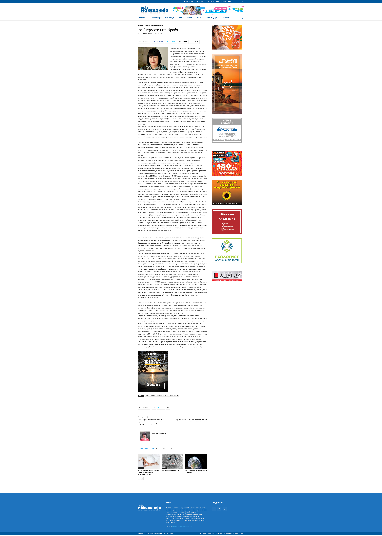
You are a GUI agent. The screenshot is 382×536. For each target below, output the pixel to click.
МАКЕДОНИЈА (156, 18)
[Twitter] (159, 408)
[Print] (168, 408)
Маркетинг (211, 533)
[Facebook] (236, 1)
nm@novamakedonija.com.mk (182, 527)
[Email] (163, 408)
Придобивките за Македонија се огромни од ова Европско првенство (191, 421)
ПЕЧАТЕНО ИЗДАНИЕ (214, 1)
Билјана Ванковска (146, 33)
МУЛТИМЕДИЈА (211, 18)
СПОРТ (198, 18)
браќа (147, 395)
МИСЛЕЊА (141, 25)
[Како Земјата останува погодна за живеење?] (196, 461)
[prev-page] (139, 478)
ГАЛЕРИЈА (142, 18)
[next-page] (142, 478)
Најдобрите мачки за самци (170, 470)
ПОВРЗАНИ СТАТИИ (146, 449)
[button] (241, 18)
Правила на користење (231, 533)
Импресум (203, 533)
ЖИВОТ (189, 18)
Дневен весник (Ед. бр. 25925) (159, 395)
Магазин (140, 468)
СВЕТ (180, 18)
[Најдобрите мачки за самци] (172, 461)
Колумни (147, 25)
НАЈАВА (229, 1)
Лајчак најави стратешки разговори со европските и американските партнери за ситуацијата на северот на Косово (152, 422)
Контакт (242, 533)
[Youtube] (242, 1)
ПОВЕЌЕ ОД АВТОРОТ (164, 449)
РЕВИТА (223, 1)
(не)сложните (174, 395)
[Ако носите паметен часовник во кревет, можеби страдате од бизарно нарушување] (149, 461)
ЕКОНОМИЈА (169, 18)
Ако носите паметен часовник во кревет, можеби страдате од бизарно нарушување (148, 472)
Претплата (219, 533)
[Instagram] (239, 1)
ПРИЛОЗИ (225, 18)
